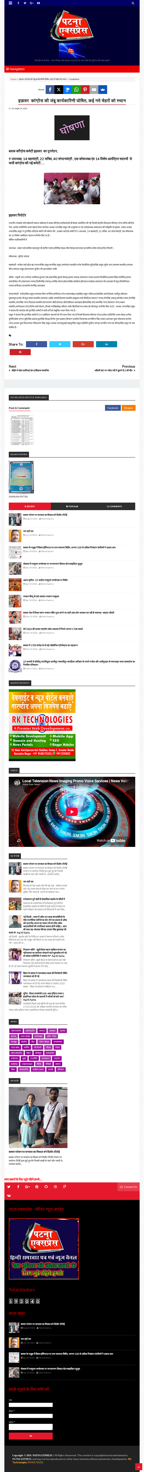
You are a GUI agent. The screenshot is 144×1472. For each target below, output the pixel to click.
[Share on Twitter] (59, 344)
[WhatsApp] (76, 89)
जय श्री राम (28, 531)
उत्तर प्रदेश (25, 1036)
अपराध (42, 1030)
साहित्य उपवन (38, 1069)
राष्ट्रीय (57, 1058)
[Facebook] (50, 89)
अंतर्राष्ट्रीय (30, 1030)
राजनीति (33, 1058)
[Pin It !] (20, 352)
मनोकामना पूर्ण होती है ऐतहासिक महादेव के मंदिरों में (44, 899)
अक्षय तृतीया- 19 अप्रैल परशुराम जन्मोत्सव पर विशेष (45, 579)
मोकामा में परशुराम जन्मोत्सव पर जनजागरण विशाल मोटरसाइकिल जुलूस (52, 563)
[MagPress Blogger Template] (72, 25)
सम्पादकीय (23, 1069)
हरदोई (50, 1069)
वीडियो (48, 1063)
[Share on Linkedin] (106, 344)
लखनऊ (14, 1063)
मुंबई (24, 1058)
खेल (33, 1041)
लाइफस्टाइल (27, 1063)
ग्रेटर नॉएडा (44, 1041)
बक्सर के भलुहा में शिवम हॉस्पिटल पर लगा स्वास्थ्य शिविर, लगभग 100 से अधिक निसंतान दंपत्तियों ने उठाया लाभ (69, 547)
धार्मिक (26, 1047)
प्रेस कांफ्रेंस (16, 1052)
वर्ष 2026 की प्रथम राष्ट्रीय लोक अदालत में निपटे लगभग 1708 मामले (53, 628)
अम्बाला (52, 1030)
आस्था (62, 1030)
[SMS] (67, 89)
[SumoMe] (102, 89)
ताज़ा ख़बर (15, 1047)
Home (14, 79)
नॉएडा (48, 1047)
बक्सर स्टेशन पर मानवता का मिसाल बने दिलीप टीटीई (45, 514)
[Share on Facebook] (36, 344)
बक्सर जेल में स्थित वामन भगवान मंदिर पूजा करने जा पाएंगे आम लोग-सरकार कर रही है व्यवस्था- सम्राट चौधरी (68, 612)
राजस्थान (45, 1058)
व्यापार (57, 1063)
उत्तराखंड (38, 1036)
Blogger (128, 407)
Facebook (113, 407)
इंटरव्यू (13, 1036)
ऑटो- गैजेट (51, 1036)
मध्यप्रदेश (50, 1052)
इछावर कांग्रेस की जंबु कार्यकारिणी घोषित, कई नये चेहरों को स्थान (72, 100)
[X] (58, 89)
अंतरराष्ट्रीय (16, 1030)
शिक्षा (13, 1069)
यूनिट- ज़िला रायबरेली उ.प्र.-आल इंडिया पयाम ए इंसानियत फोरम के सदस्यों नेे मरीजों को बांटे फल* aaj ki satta (43, 996)
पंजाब (57, 1047)
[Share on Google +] (83, 344)
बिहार (29, 1052)
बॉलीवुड (38, 1052)
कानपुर (14, 1041)
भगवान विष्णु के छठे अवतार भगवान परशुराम (41, 596)
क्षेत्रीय (24, 1041)
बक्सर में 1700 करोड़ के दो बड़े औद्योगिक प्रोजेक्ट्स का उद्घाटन (50, 645)
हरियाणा (61, 1069)
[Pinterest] (85, 89)
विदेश (39, 1063)
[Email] (94, 89)
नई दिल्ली (37, 1047)
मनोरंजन (14, 1058)
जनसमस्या (58, 1041)
